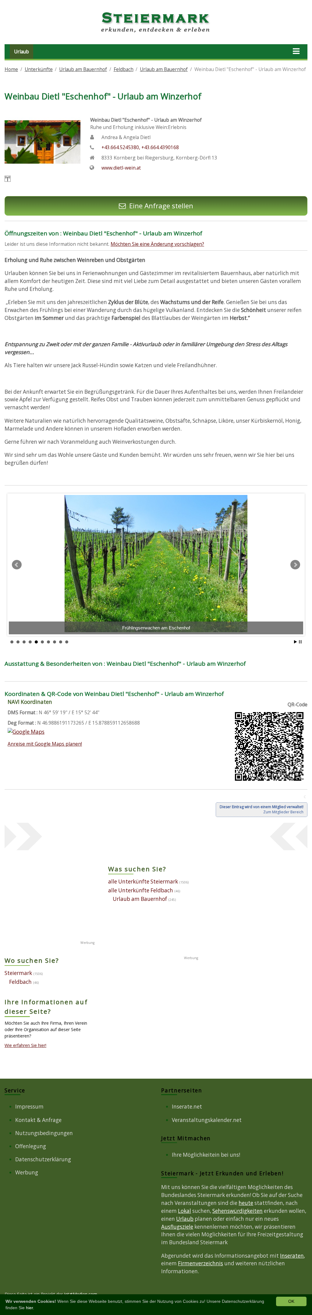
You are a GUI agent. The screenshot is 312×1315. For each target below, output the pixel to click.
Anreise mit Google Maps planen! (45, 743)
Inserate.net (187, 1106)
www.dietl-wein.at (121, 167)
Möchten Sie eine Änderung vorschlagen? (157, 244)
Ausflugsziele (177, 1226)
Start (295, 641)
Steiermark (18, 972)
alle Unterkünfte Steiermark (143, 881)
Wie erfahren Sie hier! (25, 1045)
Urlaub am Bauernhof (83, 69)
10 (66, 641)
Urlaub (21, 51)
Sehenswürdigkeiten (237, 1210)
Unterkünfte (39, 69)
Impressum (29, 1106)
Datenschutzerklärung (43, 1159)
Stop (300, 641)
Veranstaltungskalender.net (207, 1119)
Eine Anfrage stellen (161, 205)
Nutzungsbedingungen (44, 1133)
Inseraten (292, 1255)
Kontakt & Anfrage (38, 1119)
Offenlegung (30, 1146)
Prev (17, 565)
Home (11, 69)
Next (295, 565)
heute (246, 1202)
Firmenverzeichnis (200, 1263)
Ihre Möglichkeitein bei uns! (206, 1154)
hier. (30, 1307)
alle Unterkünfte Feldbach (140, 890)
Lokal (184, 1210)
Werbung (26, 1172)
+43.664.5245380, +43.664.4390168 (140, 147)
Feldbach (123, 69)
